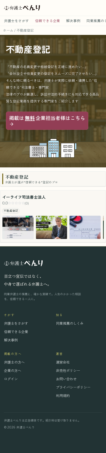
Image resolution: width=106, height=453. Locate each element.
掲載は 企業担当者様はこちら (47, 118)
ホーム (8, 30)
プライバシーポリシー (73, 387)
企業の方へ (12, 370)
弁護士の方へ (14, 362)
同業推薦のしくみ (70, 323)
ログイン (11, 379)
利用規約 (63, 396)
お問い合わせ (66, 379)
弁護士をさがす (16, 21)
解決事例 (73, 21)
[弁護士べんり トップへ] (22, 8)
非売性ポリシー (68, 370)
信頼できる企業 (47, 21)
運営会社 (63, 362)
